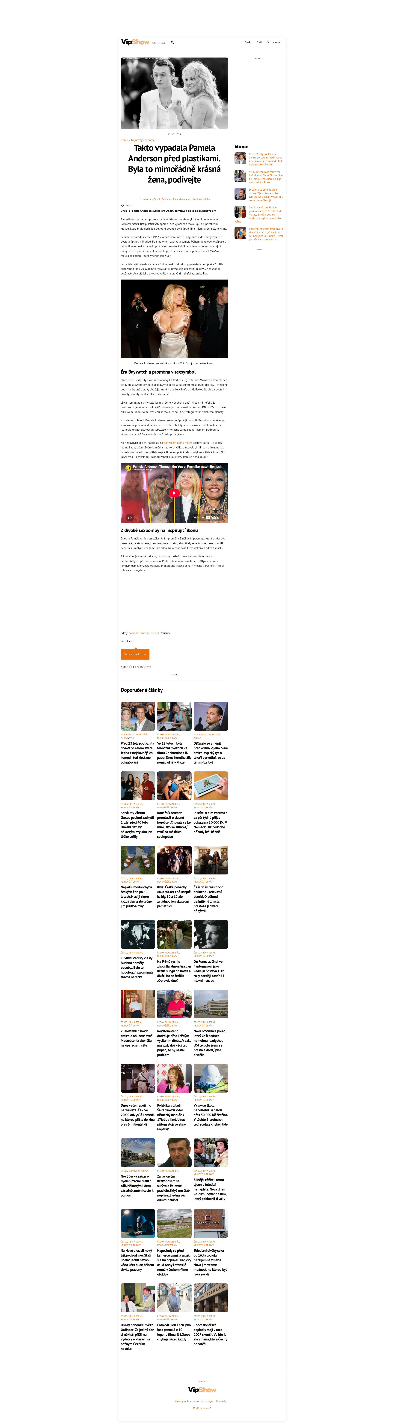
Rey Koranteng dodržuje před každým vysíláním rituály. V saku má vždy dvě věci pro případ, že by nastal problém (174, 1043)
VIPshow (200, 1408)
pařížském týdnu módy (177, 443)
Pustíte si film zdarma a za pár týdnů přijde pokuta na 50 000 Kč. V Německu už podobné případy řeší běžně (210, 822)
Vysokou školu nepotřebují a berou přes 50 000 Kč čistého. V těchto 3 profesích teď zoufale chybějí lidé (211, 1115)
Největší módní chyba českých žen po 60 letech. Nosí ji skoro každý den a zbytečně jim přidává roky (136, 896)
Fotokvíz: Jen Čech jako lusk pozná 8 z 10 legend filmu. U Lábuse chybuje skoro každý (174, 1331)
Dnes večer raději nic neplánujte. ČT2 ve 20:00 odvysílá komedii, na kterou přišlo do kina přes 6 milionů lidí (138, 1115)
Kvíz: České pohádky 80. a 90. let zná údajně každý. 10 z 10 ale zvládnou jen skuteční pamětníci (174, 896)
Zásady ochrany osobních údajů (194, 1401)
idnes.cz (145, 633)
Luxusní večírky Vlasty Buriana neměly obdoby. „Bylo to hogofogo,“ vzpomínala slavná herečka (137, 967)
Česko (248, 42)
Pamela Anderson (162, 199)
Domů (124, 140)
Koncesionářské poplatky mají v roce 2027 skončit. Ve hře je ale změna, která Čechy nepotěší (210, 1334)
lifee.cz (155, 633)
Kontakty (221, 1401)
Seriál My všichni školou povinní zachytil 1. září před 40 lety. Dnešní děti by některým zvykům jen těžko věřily (137, 824)
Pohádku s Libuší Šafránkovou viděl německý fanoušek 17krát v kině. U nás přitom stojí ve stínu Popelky (171, 1117)
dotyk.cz (134, 633)
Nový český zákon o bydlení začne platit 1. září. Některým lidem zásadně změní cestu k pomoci (137, 1185)
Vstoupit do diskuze (135, 654)
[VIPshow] (135, 44)
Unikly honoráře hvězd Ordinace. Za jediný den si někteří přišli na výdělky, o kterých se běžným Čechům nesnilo (137, 1336)
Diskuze (128, 640)
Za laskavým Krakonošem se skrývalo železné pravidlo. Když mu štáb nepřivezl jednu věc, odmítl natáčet (173, 1188)
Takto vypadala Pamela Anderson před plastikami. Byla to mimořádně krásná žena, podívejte (174, 163)
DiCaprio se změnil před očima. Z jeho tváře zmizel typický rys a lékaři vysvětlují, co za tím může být (211, 752)
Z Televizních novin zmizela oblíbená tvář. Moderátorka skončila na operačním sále (136, 1038)
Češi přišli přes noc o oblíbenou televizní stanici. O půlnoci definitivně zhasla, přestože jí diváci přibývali (208, 899)
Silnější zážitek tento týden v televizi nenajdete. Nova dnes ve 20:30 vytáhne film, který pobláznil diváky (210, 1189)
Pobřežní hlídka (201, 199)
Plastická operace (182, 199)
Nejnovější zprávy (141, 140)
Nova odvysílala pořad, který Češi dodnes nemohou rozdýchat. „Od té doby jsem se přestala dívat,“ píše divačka (210, 1043)
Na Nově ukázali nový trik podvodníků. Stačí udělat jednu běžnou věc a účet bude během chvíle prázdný (137, 1260)
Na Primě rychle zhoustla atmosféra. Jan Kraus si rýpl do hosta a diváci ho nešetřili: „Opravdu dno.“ (174, 971)
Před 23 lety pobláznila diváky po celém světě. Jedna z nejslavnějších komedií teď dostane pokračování (137, 752)
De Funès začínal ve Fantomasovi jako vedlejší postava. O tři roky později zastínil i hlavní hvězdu (209, 971)
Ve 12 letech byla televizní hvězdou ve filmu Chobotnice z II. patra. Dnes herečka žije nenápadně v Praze (174, 752)
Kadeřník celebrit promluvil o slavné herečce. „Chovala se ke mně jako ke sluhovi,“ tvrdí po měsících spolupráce (174, 824)
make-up (147, 199)
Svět (259, 42)
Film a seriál (274, 42)
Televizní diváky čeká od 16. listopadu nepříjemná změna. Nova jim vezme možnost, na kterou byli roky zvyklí (210, 1262)
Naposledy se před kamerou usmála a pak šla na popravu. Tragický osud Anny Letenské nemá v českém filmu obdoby (174, 1262)
